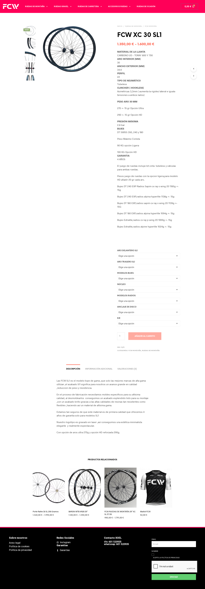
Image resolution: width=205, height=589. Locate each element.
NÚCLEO (121, 284)
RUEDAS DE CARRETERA (88, 6)
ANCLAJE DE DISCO (126, 307)
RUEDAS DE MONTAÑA (35, 6)
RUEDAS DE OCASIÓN (146, 6)
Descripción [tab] (73, 369)
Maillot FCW (145, 511)
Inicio (119, 26)
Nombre (155, 551)
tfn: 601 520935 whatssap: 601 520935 (116, 543)
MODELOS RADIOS (126, 296)
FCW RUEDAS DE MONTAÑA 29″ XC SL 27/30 (120, 512)
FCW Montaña (151, 26)
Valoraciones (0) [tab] (127, 369)
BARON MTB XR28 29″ (78, 511)
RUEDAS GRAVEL (61, 6)
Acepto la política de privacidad (166, 558)
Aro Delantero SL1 (127, 251)
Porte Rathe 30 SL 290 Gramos (46, 511)
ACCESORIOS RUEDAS (117, 6)
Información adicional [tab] (98, 369)
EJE (118, 318)
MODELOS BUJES (125, 273)
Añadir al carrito (145, 336)
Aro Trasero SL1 (126, 262)
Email (154, 539)
